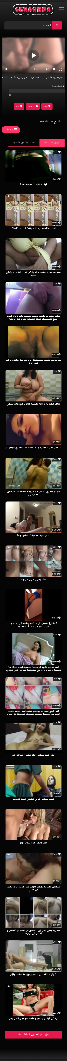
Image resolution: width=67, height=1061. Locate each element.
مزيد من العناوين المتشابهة (34, 1034)
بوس (45, 106)
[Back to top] (56, 1051)
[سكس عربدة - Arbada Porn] (33, 10)
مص (17, 106)
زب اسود (31, 106)
